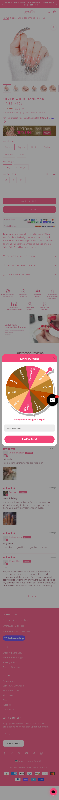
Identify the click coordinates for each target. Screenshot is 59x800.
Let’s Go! (29, 439)
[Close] (53, 357)
